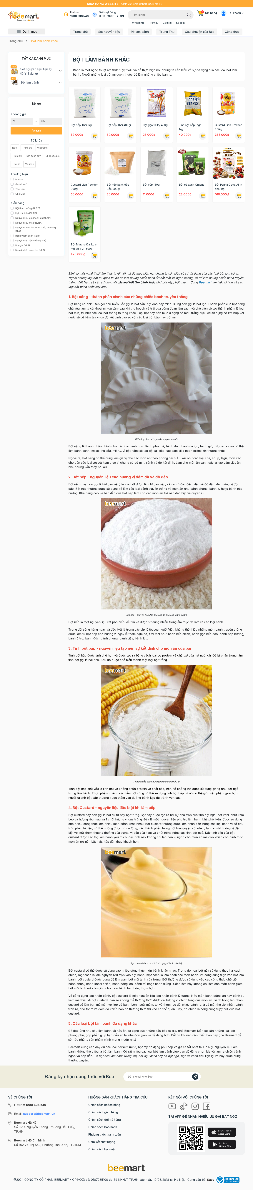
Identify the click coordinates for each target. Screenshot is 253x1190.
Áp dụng (36, 130)
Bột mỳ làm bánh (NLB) (27, 235)
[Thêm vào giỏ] (94, 136)
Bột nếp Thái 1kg (81, 125)
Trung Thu (166, 32)
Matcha (19, 179)
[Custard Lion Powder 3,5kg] (229, 103)
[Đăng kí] (195, 1076)
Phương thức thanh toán (104, 1134)
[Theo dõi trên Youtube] (172, 1106)
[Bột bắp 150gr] (157, 163)
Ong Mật (20, 193)
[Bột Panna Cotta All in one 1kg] (229, 163)
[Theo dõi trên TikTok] (184, 1106)
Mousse (29, 164)
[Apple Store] (222, 1132)
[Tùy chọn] (202, 136)
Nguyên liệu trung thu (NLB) (30, 250)
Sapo (210, 1179)
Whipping (138, 22)
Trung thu (27, 147)
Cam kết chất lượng (101, 1142)
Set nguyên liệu (109, 32)
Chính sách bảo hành (102, 1127)
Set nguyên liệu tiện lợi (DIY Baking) (36, 71)
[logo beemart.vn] (126, 1168)
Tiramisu (153, 22)
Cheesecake (53, 155)
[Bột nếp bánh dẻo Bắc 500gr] (120, 163)
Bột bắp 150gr (151, 184)
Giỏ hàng (209, 12)
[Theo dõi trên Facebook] (206, 1106)
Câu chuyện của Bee (199, 32)
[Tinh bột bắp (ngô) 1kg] (193, 103)
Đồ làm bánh (140, 32)
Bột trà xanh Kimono (191, 184)
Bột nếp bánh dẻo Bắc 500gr (118, 187)
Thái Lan (20, 189)
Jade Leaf (20, 184)
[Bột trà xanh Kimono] (193, 163)
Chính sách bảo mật (102, 1149)
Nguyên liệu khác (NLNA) (28, 222)
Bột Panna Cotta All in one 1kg (228, 187)
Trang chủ (80, 32)
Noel (14, 147)
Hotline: (30, 1105)
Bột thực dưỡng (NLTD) (27, 208)
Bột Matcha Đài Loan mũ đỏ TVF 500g (84, 246)
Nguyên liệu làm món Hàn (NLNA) (33, 218)
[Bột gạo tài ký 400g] (157, 103)
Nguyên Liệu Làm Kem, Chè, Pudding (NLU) (35, 229)
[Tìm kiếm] (189, 14)
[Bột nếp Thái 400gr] (120, 103)
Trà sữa (16, 164)
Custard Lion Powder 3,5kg (228, 127)
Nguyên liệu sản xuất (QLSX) (30, 240)
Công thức (232, 32)
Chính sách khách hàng (104, 1105)
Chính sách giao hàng (103, 1112)
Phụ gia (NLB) (22, 245)
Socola (180, 22)
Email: (34, 1114)
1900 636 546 (79, 16)
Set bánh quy (33, 155)
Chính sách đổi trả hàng (104, 1119)
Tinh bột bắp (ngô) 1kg (191, 127)
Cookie (167, 22)
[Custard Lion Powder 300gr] (85, 163)
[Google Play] (222, 1144)
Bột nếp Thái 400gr (119, 125)
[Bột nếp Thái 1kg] (85, 103)
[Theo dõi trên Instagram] (195, 1106)
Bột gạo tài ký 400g (155, 125)
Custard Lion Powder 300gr (84, 187)
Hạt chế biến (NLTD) (26, 213)
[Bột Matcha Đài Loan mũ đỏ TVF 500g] (85, 223)
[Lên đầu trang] (246, 1186)
